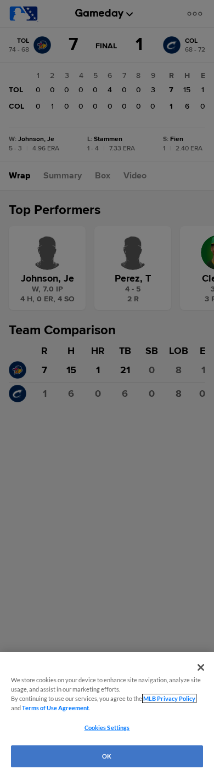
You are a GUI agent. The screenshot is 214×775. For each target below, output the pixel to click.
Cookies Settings (107, 727)
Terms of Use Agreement (55, 707)
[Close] (201, 667)
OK (106, 756)
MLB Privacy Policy (169, 698)
